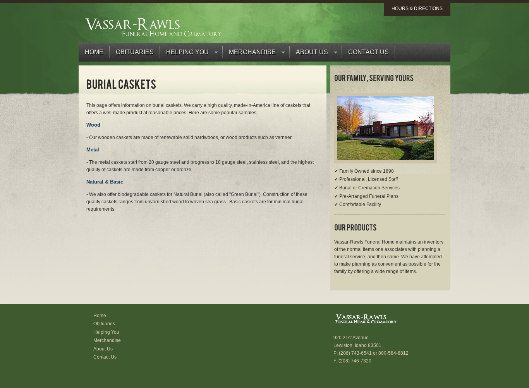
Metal (92, 150)
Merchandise (249, 54)
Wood (93, 125)
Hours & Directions (417, 8)
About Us (309, 54)
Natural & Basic (104, 182)
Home (94, 52)
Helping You (184, 54)
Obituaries (135, 52)
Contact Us (368, 52)
